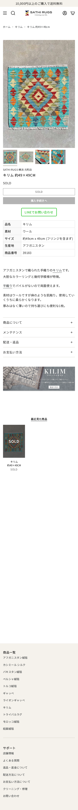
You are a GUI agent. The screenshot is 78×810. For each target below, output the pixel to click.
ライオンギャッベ (14, 700)
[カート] (73, 13)
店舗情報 (8, 753)
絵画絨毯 (8, 728)
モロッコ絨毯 (11, 721)
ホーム (6, 27)
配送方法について (14, 774)
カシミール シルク (14, 665)
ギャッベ (8, 693)
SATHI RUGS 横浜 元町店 (17, 169)
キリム (19, 27)
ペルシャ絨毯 (11, 679)
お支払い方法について (16, 781)
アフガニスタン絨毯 (15, 657)
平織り (7, 285)
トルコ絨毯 (10, 686)
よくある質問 (11, 760)
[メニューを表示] (5, 13)
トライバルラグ (12, 714)
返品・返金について (15, 767)
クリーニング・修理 (15, 789)
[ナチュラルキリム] (39, 379)
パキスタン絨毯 (12, 672)
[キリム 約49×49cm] (14, 441)
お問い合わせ (11, 796)
